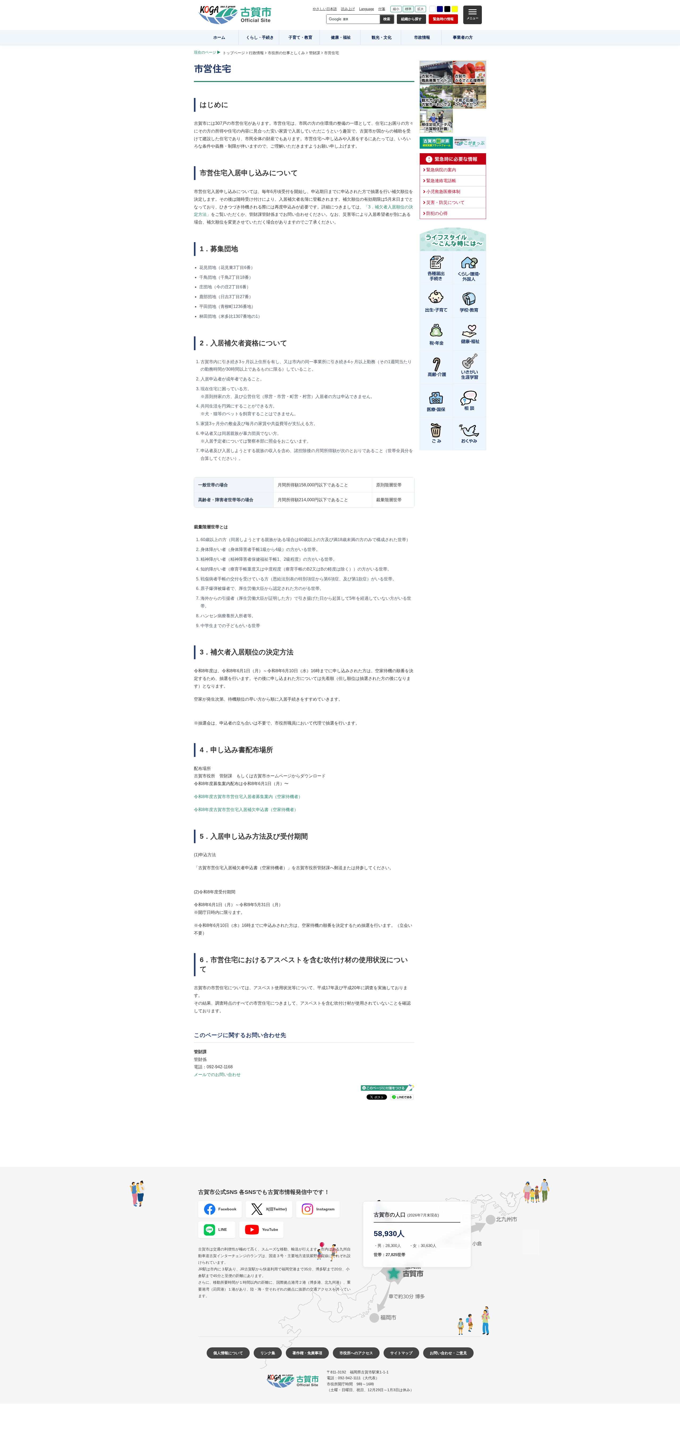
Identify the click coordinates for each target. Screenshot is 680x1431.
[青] (440, 9)
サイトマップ (401, 1353)
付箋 (381, 9)
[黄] (455, 9)
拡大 (420, 9)
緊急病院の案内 (441, 170)
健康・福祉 (341, 37)
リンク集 (267, 1353)
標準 (408, 9)
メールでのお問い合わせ (217, 1074)
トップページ (234, 53)
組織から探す (411, 19)
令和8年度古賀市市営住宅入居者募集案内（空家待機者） (248, 796)
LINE (222, 1229)
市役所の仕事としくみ (286, 53)
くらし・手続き (260, 37)
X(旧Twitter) (276, 1209)
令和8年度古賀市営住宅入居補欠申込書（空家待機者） (246, 809)
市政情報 (422, 37)
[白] (432, 9)
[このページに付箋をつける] (387, 1088)
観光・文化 (382, 37)
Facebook (227, 1209)
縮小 (396, 9)
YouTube (270, 1229)
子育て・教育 (300, 37)
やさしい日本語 (325, 9)
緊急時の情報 (443, 19)
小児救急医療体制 (443, 191)
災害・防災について (445, 202)
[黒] (447, 9)
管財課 (314, 53)
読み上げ (348, 9)
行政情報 (256, 53)
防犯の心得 (437, 213)
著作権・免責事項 (307, 1353)
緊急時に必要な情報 (453, 159)
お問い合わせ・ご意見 (448, 1353)
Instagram (325, 1209)
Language (366, 9)
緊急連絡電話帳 (441, 180)
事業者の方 (463, 37)
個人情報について (228, 1353)
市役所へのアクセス (356, 1353)
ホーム (219, 37)
